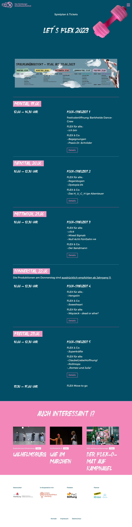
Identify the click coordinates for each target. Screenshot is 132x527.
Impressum (64, 518)
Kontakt (54, 518)
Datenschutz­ (76, 518)
